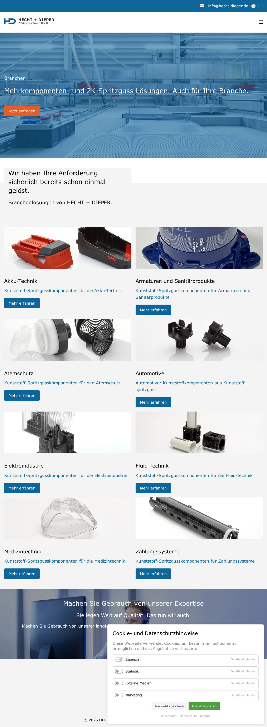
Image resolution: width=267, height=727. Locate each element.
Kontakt (205, 716)
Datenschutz (188, 716)
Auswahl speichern (169, 706)
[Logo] (29, 21)
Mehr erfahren (22, 303)
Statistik (132, 671)
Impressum (168, 716)
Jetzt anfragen (22, 111)
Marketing (133, 695)
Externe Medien (138, 683)
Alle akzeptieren (204, 706)
